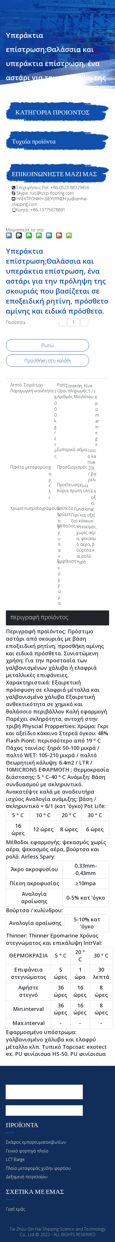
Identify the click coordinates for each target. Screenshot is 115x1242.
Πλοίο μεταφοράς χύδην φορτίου (38, 1168)
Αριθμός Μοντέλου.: (76, 397)
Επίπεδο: (65, 508)
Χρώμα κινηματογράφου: (34, 508)
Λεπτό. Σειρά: (22, 385)
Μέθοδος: (66, 526)
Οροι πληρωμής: (72, 391)
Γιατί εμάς (15, 1209)
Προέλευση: (68, 485)
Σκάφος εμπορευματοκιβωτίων (36, 1142)
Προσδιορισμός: (72, 467)
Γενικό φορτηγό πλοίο (27, 1151)
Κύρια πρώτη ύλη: (74, 491)
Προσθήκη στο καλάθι (47, 360)
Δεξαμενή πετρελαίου (26, 1176)
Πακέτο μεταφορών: (29, 467)
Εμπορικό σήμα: (72, 449)
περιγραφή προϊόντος (39, 617)
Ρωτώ (47, 345)
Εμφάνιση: (67, 561)
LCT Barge (15, 1159)
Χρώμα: (64, 514)
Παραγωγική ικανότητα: (32, 391)
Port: (61, 385)
